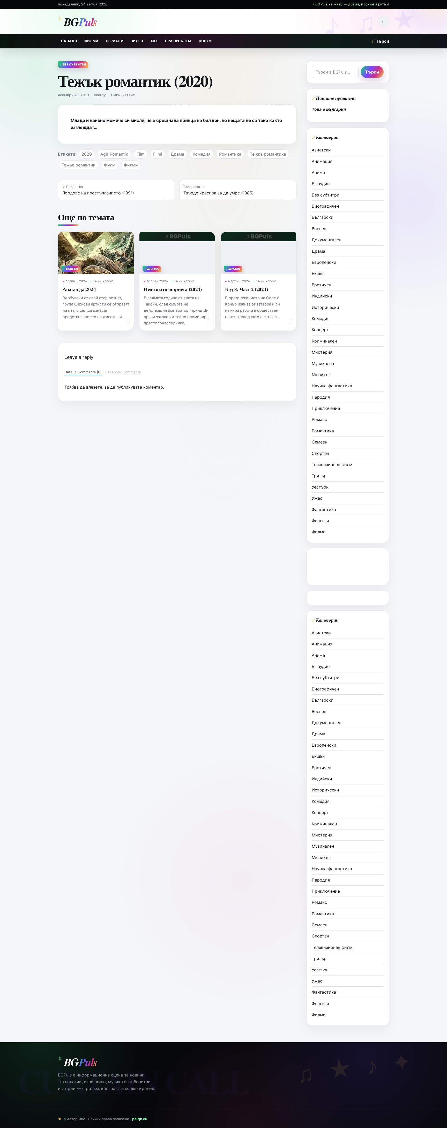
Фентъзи (320, 520)
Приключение (326, 408)
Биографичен (325, 206)
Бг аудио (321, 183)
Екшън (318, 273)
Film (141, 154)
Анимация (322, 161)
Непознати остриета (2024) (173, 289)
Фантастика (324, 509)
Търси (380, 41)
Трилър (319, 475)
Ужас (317, 498)
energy (100, 95)
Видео (137, 41)
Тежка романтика (268, 154)
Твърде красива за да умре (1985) (218, 192)
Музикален (323, 363)
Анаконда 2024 (79, 289)
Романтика (230, 154)
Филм (109, 165)
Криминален (324, 341)
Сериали (114, 41)
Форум (205, 41)
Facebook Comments (123, 372)
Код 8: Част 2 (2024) (246, 289)
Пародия (321, 397)
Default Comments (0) (83, 372)
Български (322, 217)
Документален (326, 239)
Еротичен (321, 284)
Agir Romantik (114, 154)
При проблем (178, 41)
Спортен (320, 453)
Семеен (319, 442)
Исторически (325, 307)
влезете (94, 387)
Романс (319, 419)
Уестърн (320, 487)
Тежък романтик (78, 165)
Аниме (318, 172)
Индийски (322, 296)
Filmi (157, 154)
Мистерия (322, 352)
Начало (69, 41)
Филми (91, 41)
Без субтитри (325, 195)
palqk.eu (139, 1119)
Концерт (320, 329)
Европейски (324, 262)
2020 (86, 154)
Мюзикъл (321, 374)
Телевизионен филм (332, 464)
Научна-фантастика (332, 385)
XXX (154, 41)
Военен (319, 228)
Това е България (329, 109)
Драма (177, 154)
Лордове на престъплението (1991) (98, 192)
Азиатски (321, 149)
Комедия (202, 154)
